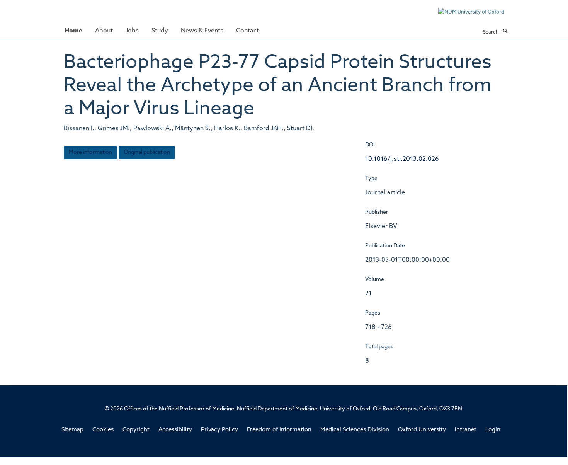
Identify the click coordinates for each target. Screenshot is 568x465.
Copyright (136, 430)
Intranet (465, 430)
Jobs (132, 31)
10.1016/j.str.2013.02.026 (402, 159)
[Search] (505, 31)
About (104, 31)
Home (73, 31)
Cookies (103, 430)
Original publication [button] (147, 152)
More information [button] (90, 152)
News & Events (202, 31)
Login (492, 430)
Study (159, 31)
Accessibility (175, 430)
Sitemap (72, 430)
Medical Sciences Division (354, 430)
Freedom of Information (279, 430)
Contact (247, 31)
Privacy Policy (219, 430)
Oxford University (422, 430)
